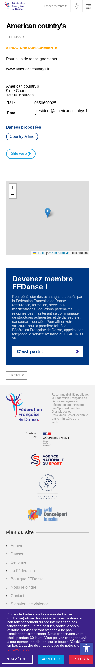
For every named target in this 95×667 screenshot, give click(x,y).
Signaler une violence (29, 604)
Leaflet (40, 253)
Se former (19, 562)
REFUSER (81, 659)
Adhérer (18, 546)
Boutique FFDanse (27, 579)
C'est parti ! (30, 351)
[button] (48, 213)
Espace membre (54, 6)
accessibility (86, 648)
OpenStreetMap (60, 253)
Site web (19, 154)
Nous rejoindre (23, 587)
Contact (17, 596)
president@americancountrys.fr (60, 113)
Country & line (22, 136)
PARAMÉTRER (17, 659)
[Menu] (89, 6)
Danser (17, 554)
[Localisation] (77, 6)
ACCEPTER (51, 659)
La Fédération (23, 571)
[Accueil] (24, 407)
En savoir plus (18, 649)
